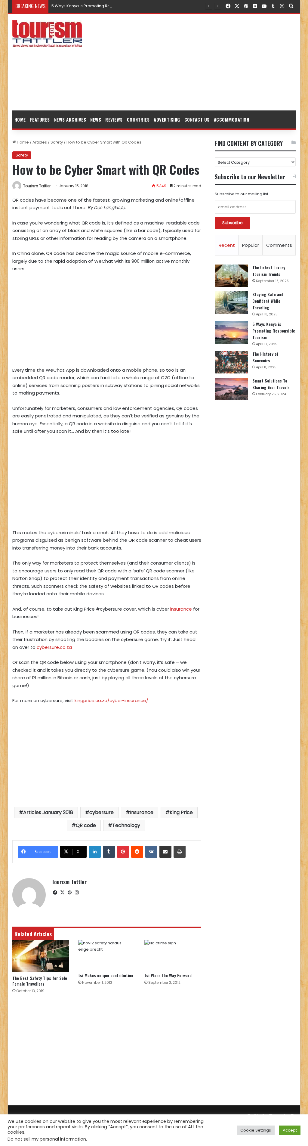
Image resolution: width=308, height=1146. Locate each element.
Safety (57, 142)
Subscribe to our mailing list (241, 194)
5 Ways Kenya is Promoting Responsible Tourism (98, 6)
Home (20, 119)
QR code (86, 825)
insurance (181, 609)
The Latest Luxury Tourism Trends (268, 270)
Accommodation (231, 119)
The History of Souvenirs (265, 357)
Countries (138, 119)
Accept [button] (290, 1130)
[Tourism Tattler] (47, 33)
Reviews (114, 119)
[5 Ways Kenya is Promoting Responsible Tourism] (231, 332)
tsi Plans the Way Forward (168, 975)
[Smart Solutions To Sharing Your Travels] (231, 389)
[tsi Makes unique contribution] (106, 954)
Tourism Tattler (37, 185)
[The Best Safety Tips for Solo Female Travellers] (40, 956)
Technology (126, 825)
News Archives (70, 119)
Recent (227, 245)
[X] (62, 892)
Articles (39, 142)
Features (40, 119)
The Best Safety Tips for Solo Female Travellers (39, 981)
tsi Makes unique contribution (105, 975)
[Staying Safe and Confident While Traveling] (231, 302)
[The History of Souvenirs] (231, 362)
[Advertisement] (203, 62)
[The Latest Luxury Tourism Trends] (231, 276)
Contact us (197, 119)
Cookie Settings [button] (255, 1130)
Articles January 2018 (48, 812)
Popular (250, 245)
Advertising (167, 119)
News (95, 119)
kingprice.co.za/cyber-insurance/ (111, 700)
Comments (279, 245)
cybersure (101, 812)
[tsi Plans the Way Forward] (173, 954)
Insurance (141, 812)
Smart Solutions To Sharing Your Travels (271, 383)
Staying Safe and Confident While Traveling (267, 301)
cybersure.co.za (54, 647)
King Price (181, 812)
